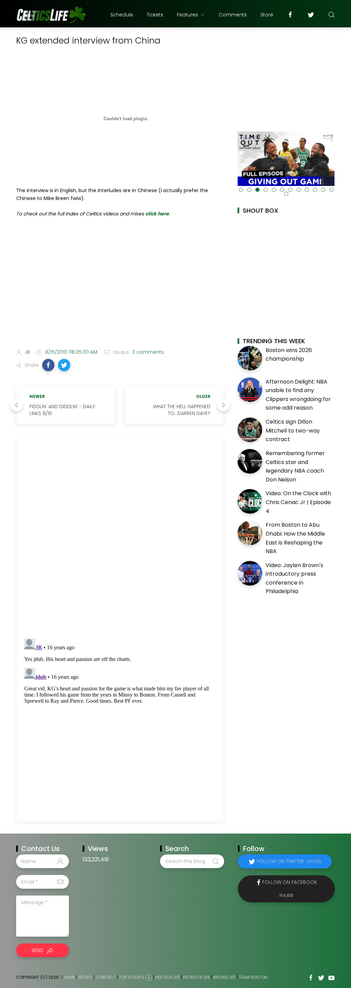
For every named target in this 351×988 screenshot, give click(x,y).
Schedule (121, 14)
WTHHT (85, 977)
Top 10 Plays (131, 977)
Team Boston (253, 977)
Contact (106, 977)
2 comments (147, 352)
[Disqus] (120, 538)
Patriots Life (196, 977)
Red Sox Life (167, 977)
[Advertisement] (120, 289)
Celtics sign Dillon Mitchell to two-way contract (293, 430)
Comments (233, 14)
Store (267, 14)
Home (69, 977)
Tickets (155, 14)
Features (187, 14)
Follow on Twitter (289, 861)
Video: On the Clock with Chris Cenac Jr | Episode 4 (298, 502)
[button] (48, 365)
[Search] (331, 14)
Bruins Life (224, 977)
